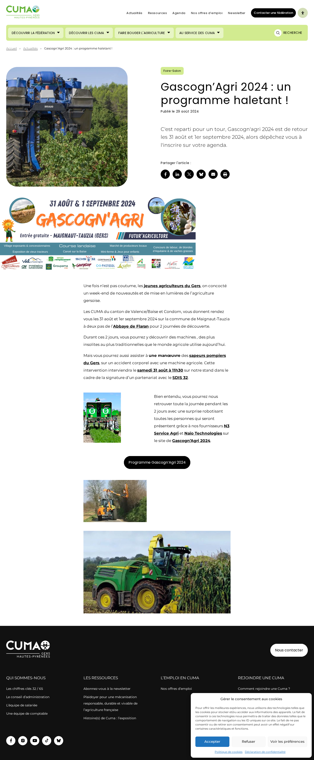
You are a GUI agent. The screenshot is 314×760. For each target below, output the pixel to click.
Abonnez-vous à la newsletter (107, 689)
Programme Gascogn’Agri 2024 (157, 462)
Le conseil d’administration (27, 697)
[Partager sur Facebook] (165, 174)
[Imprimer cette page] (225, 174)
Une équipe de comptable (27, 713)
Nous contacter (289, 650)
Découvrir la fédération (33, 33)
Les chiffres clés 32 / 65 (24, 689)
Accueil (11, 48)
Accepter (212, 741)
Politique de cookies (229, 752)
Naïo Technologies (203, 433)
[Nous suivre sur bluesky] (58, 740)
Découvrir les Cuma (86, 33)
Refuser (248, 741)
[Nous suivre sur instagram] (22, 740)
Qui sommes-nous (26, 678)
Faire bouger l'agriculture (141, 33)
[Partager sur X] (189, 174)
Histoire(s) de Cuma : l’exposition (109, 718)
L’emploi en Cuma (180, 678)
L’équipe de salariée (21, 705)
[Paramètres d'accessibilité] (303, 13)
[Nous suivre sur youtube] (34, 740)
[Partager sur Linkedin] (177, 174)
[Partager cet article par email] (213, 174)
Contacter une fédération (272, 12)
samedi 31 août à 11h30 (160, 370)
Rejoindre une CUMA (261, 678)
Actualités (134, 13)
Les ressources (100, 678)
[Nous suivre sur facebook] (10, 740)
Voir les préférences (287, 741)
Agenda (178, 13)
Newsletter (236, 13)
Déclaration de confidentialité (265, 752)
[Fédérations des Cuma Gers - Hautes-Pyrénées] (23, 13)
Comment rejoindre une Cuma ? (264, 689)
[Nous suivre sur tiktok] (46, 740)
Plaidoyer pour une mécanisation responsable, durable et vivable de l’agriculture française (110, 703)
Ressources (157, 13)
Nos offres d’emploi (207, 13)
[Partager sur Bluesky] (201, 174)
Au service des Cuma (197, 33)
